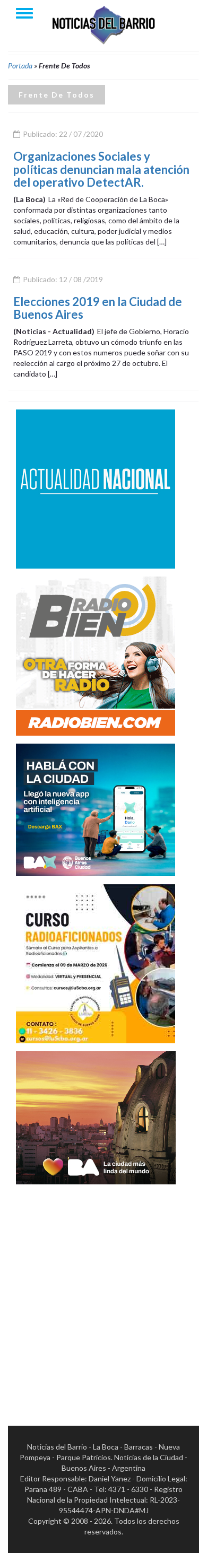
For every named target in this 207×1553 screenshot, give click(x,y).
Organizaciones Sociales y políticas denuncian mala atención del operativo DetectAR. (101, 169)
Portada (20, 65)
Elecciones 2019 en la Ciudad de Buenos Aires (97, 307)
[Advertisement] (103, 1295)
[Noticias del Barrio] (103, 24)
